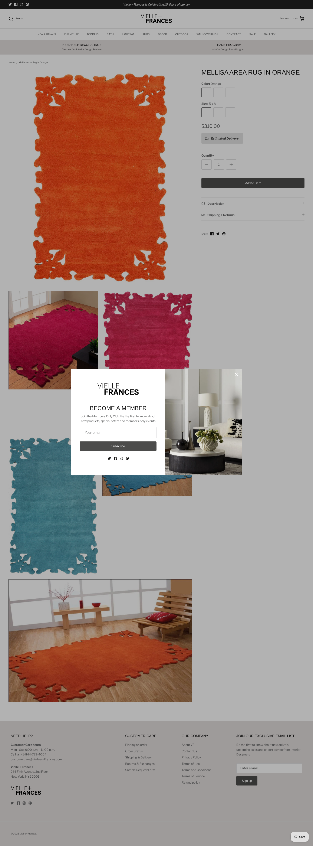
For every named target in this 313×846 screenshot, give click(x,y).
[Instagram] (121, 458)
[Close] (236, 374)
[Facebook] (115, 458)
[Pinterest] (127, 458)
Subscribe (118, 446)
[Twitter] (109, 458)
